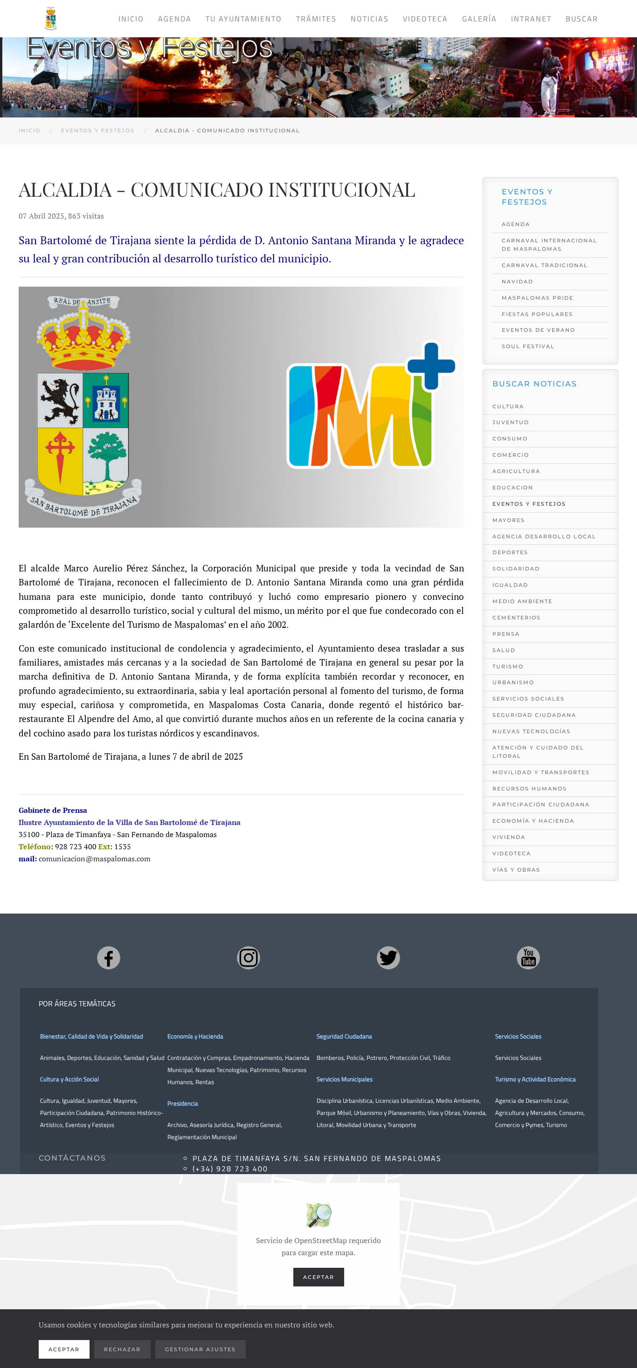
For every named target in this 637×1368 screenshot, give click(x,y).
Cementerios (516, 617)
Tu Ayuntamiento (244, 18)
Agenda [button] (175, 18)
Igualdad (510, 585)
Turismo (508, 666)
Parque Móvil (334, 1112)
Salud (504, 650)
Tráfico (441, 1057)
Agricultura (516, 471)
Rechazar (122, 1349)
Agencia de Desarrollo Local (531, 1100)
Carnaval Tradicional (545, 265)
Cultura (508, 406)
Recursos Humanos (529, 788)
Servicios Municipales (345, 1079)
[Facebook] (108, 957)
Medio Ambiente (522, 601)
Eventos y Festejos (529, 504)
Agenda (516, 224)
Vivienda (509, 837)
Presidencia (182, 1103)
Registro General (258, 1124)
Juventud (510, 422)
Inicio (131, 18)
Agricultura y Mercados (525, 1112)
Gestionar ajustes (200, 1349)
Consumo (510, 438)
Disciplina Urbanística (345, 1100)
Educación (107, 1057)
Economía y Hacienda (533, 821)
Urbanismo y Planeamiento (389, 1112)
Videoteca (425, 18)
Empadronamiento (257, 1057)
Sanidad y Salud (143, 1057)
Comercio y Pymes (519, 1124)
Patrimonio (264, 1069)
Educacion (512, 487)
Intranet (531, 18)
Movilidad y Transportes (541, 772)
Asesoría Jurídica (212, 1124)
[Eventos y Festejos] (318, 69)
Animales (52, 1057)
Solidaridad (516, 568)
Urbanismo (513, 682)
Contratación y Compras (198, 1057)
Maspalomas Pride (538, 298)
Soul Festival (528, 346)
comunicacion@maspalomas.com (95, 858)
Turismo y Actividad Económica (535, 1079)
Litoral (325, 1124)
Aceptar (318, 1277)
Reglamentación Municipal (202, 1136)
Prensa (506, 634)
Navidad (517, 281)
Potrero (377, 1057)
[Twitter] (388, 957)
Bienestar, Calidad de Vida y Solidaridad (91, 1036)
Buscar (582, 18)
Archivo (177, 1124)
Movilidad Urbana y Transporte (376, 1124)
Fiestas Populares (537, 314)
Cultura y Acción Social (69, 1079)
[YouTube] (528, 957)
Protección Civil (410, 1057)
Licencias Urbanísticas (404, 1100)
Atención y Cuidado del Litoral (538, 751)
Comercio (510, 455)
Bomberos (330, 1057)
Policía (355, 1057)
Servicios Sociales (528, 698)
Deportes (510, 552)
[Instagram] (248, 957)
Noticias (370, 18)
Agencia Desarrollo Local (544, 536)
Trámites (316, 18)
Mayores (508, 520)
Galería (479, 18)
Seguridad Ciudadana (534, 715)
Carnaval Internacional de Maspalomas (549, 244)
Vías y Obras (516, 869)
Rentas (204, 1081)
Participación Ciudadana (541, 804)
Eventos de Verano (538, 330)
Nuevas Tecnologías (531, 731)
